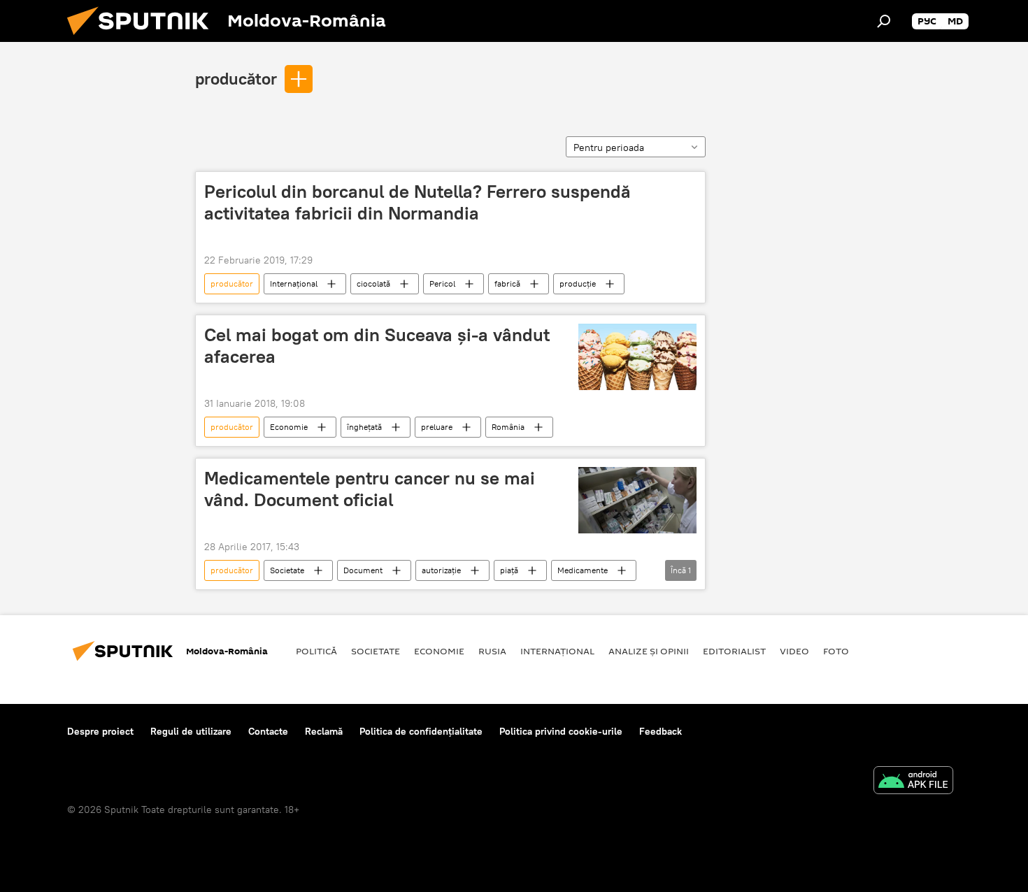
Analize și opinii (648, 651)
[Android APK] (913, 782)
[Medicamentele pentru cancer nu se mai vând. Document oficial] (637, 500)
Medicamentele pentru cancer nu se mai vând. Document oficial (369, 489)
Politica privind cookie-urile (560, 731)
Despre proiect (100, 731)
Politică (316, 651)
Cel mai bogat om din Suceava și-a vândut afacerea (377, 346)
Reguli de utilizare (190, 731)
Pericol (442, 283)
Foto (836, 651)
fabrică (507, 283)
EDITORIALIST (734, 651)
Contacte (268, 731)
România (508, 427)
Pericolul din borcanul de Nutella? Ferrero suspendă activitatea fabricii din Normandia (417, 202)
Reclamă (324, 731)
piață (509, 570)
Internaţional (293, 283)
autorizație (441, 570)
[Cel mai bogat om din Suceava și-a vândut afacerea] (637, 357)
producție (577, 283)
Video (794, 651)
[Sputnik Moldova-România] (143, 38)
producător (236, 78)
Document (363, 570)
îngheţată (364, 427)
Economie (289, 427)
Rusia (492, 651)
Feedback (660, 731)
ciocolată (373, 283)
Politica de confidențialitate (421, 731)
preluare (436, 427)
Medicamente (582, 570)
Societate (287, 570)
